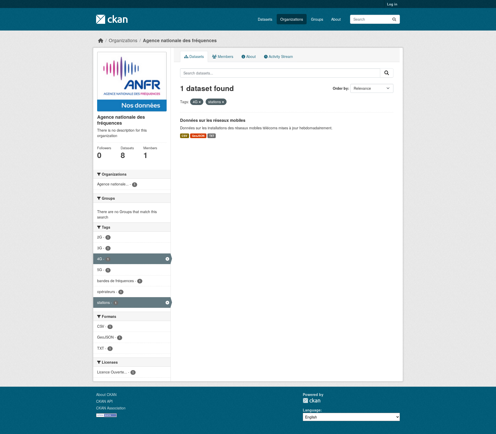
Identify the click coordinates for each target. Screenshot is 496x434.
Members (225, 56)
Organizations (291, 19)
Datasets (265, 19)
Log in (392, 4)
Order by (340, 88)
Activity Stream (280, 56)
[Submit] (394, 19)
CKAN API (104, 401)
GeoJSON (198, 136)
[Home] (100, 40)
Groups (317, 19)
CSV (184, 136)
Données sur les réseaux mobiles (212, 120)
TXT (211, 136)
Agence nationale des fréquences (180, 40)
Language (312, 410)
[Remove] (200, 102)
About (336, 19)
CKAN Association (111, 407)
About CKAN (106, 394)
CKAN (311, 400)
